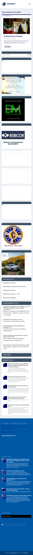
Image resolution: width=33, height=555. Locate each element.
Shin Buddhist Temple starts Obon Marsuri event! (18, 405)
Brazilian (22, 368)
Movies (9, 401)
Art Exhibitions (17, 407)
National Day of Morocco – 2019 (11, 294)
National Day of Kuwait (13, 36)
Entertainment (7, 38)
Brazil (19, 368)
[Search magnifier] (30, 55)
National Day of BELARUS (9, 297)
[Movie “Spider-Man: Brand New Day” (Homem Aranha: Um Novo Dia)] (5, 398)
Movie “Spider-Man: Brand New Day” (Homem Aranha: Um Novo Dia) (17, 397)
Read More (7, 46)
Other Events (16, 381)
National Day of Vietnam (9, 290)
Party (9, 412)
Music (20, 411)
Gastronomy (10, 381)
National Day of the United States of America (14, 286)
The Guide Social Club (14, 467)
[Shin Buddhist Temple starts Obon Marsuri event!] (5, 406)
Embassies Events (12, 370)
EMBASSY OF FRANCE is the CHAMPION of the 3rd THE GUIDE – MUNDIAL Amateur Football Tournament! (16, 313)
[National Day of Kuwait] (16, 26)
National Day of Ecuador (9, 282)
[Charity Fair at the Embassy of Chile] (5, 378)
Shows (16, 412)
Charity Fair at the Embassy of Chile (14, 321)
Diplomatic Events (24, 378)
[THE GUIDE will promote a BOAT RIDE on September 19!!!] (5, 387)
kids (17, 411)
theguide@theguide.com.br (9, 435)
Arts (14, 399)
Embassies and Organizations (19, 369)
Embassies (10, 369)
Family (24, 370)
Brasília (15, 368)
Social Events (13, 38)
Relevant (13, 371)
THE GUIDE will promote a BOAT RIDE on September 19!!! (18, 386)
